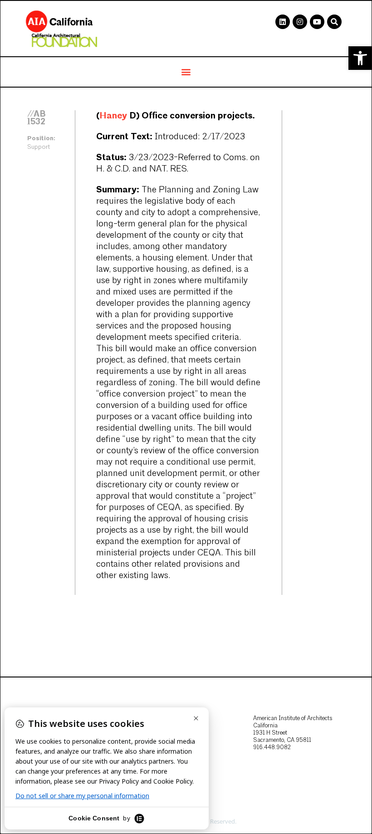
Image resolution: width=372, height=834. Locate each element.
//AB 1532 (36, 118)
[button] (360, 58)
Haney (113, 115)
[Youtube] (317, 22)
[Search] (334, 22)
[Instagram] (300, 22)
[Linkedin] (282, 22)
